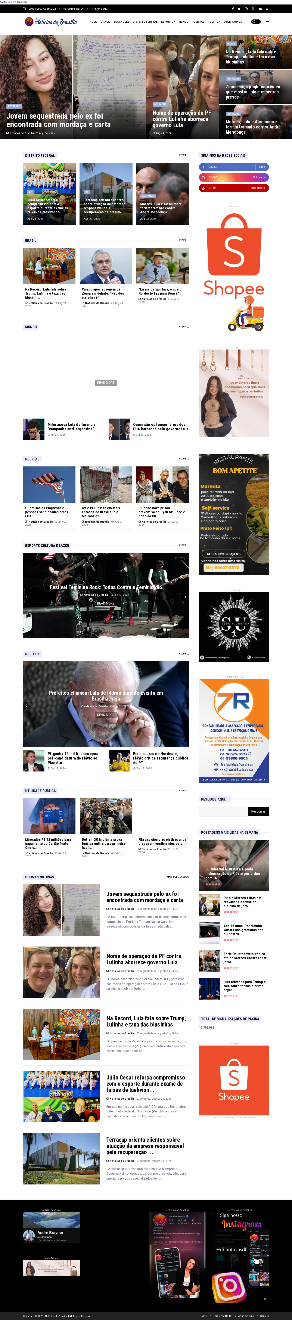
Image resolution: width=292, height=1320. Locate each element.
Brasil (231, 44)
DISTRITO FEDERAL (145, 21)
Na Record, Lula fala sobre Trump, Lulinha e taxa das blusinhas (146, 1021)
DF (30, 192)
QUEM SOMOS (233, 21)
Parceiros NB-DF (73, 8)
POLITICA (214, 21)
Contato (264, 1316)
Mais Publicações (178, 877)
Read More (106, 383)
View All (184, 155)
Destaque (14, 106)
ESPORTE (167, 21)
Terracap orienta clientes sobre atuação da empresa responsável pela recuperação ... (145, 1146)
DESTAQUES (122, 21)
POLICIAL (198, 21)
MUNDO (183, 21)
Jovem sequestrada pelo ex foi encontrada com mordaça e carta (144, 897)
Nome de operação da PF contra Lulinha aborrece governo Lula (143, 959)
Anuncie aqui (99, 8)
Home (203, 1316)
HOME (93, 21)
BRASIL (105, 21)
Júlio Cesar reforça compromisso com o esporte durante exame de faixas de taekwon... (145, 1083)
